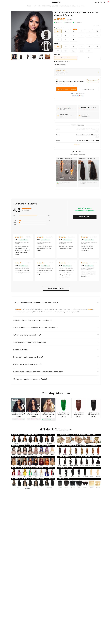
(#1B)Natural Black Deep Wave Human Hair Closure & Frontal (18, 414)
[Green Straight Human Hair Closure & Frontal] (63, 411)
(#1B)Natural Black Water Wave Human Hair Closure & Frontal (33, 414)
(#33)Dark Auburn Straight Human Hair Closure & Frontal (79, 414)
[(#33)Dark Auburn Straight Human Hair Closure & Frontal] (79, 411)
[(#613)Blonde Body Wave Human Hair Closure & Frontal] (48, 411)
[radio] (23, 208)
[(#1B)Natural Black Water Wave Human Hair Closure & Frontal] (33, 411)
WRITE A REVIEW (85, 217)
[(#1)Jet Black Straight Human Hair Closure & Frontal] (94, 411)
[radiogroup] (27, 208)
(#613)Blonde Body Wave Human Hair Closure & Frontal (48, 414)
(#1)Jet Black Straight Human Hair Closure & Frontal (93, 414)
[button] (56, 302)
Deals (34, 6)
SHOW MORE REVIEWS (56, 288)
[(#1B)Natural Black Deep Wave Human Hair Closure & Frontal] (18, 411)
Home (29, 6)
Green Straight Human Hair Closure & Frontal (64, 413)
